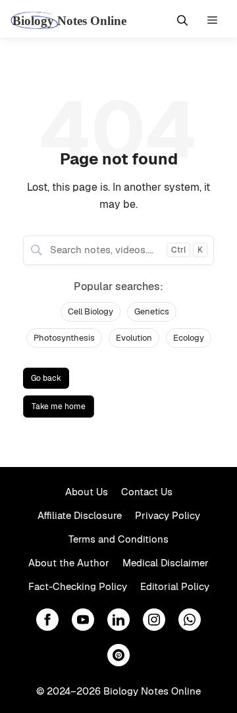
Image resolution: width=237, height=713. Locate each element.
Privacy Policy (167, 515)
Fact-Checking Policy (77, 586)
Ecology (188, 337)
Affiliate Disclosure (80, 515)
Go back (46, 378)
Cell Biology (90, 311)
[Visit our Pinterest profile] (118, 655)
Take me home (59, 406)
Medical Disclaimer (165, 562)
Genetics (151, 311)
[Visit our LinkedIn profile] (118, 619)
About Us (86, 491)
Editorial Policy (174, 586)
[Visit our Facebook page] (47, 619)
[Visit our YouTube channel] (83, 619)
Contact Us (146, 491)
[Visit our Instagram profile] (154, 619)
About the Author (68, 562)
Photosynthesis (64, 337)
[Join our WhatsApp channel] (189, 619)
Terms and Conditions (118, 539)
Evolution (134, 337)
